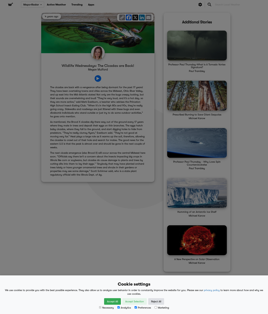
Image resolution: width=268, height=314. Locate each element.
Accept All (112, 301)
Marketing (163, 307)
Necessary (108, 307)
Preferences (144, 307)
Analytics (126, 307)
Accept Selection (134, 301)
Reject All (156, 301)
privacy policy (212, 290)
